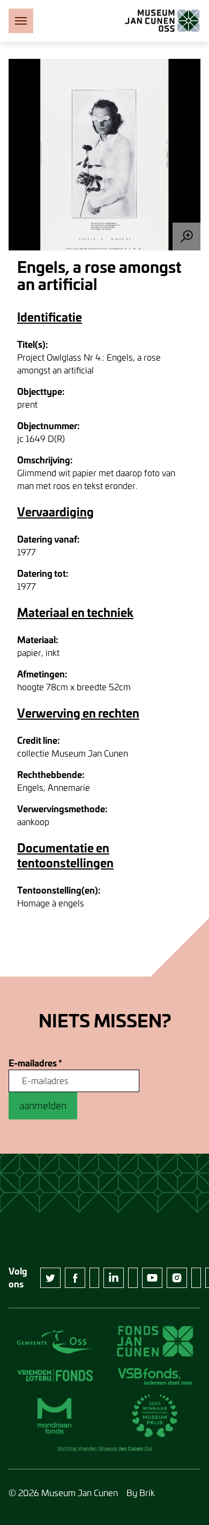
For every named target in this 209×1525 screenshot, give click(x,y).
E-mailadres (35, 1063)
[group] (104, 154)
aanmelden (42, 1105)
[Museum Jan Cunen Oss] (162, 21)
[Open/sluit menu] (21, 21)
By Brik (140, 1492)
